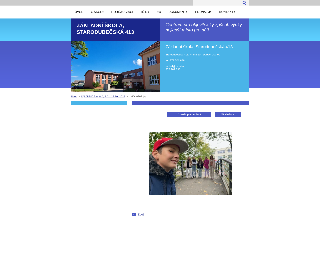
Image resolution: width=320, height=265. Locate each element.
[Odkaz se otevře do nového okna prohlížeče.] (190, 193)
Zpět (141, 214)
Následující (228, 114)
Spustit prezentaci (189, 114)
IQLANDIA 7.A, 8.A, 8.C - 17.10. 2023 (103, 96)
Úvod (74, 96)
